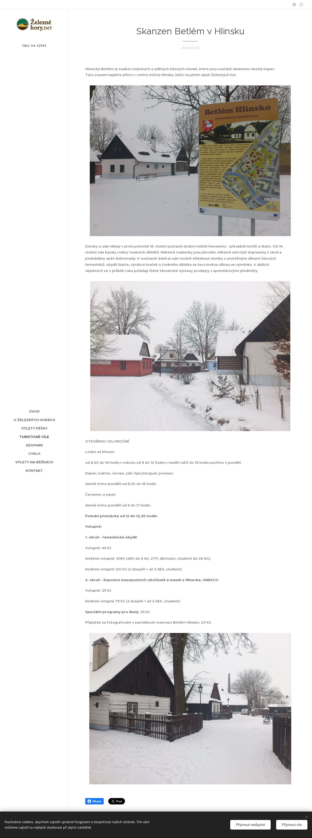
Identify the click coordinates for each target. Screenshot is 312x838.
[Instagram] (301, 4)
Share (97, 801)
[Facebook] (294, 4)
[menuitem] (34, 411)
